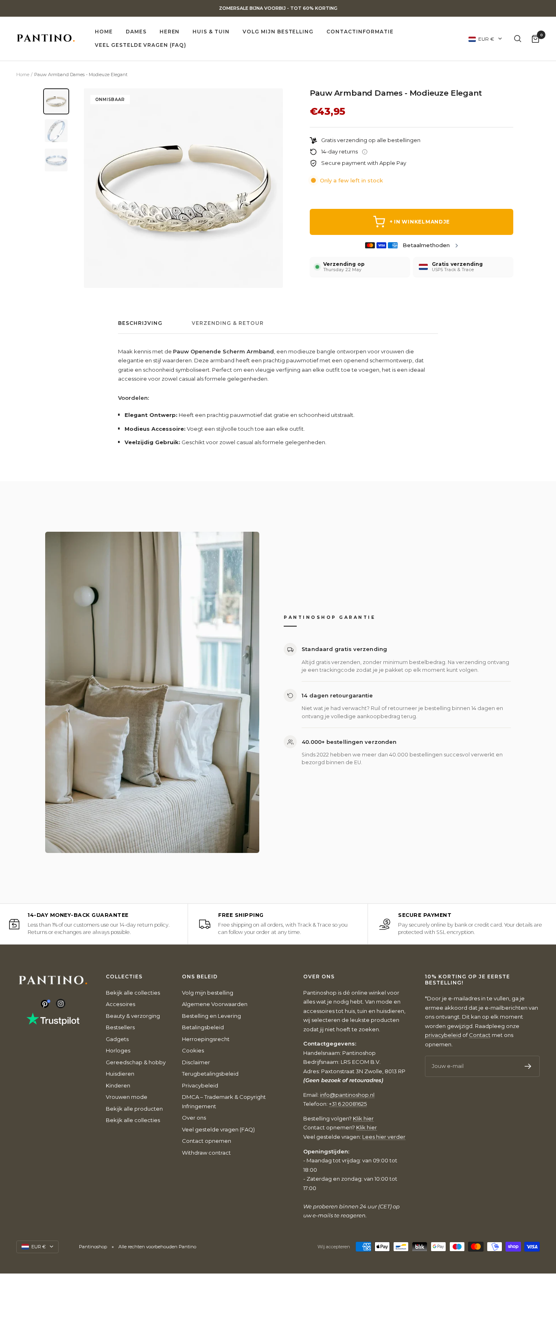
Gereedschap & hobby (136, 1062)
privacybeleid (443, 1035)
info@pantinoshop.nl (347, 1095)
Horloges (118, 1050)
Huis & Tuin (211, 31)
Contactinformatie (359, 31)
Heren (170, 31)
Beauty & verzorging (133, 1016)
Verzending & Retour (228, 323)
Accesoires (120, 1004)
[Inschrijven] (528, 1066)
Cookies (193, 1050)
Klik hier (363, 1118)
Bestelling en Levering (211, 1016)
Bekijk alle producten (134, 1108)
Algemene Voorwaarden (214, 1004)
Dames (136, 31)
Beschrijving (140, 323)
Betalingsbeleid (203, 1027)
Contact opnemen (206, 1141)
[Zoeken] (517, 38)
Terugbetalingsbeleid (210, 1073)
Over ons (194, 1117)
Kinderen (118, 1085)
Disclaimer (196, 1062)
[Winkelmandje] (535, 38)
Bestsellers (120, 1027)
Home (104, 31)
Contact (479, 1035)
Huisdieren (120, 1073)
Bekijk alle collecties (133, 992)
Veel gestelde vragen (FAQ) (140, 45)
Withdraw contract (206, 1152)
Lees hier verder (383, 1136)
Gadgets (117, 1039)
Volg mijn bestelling (278, 31)
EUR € (486, 38)
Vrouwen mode (126, 1097)
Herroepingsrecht (206, 1039)
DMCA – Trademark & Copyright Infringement (224, 1101)
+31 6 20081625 (348, 1103)
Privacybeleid (200, 1085)
